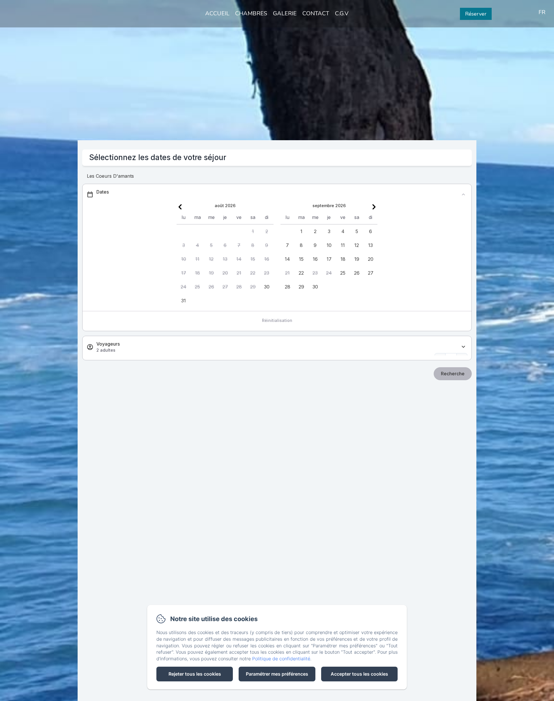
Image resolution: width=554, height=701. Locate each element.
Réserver (475, 13)
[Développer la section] (463, 346)
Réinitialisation (277, 320)
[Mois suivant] (373, 206)
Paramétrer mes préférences (277, 674)
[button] (253, 231)
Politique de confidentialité (281, 658)
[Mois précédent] (180, 206)
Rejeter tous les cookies (195, 674)
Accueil (217, 13)
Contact (315, 13)
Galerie (285, 13)
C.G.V (342, 13)
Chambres (251, 13)
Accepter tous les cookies (359, 674)
